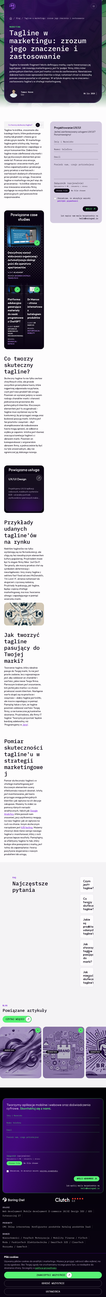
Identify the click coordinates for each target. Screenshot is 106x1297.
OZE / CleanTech (74, 1242)
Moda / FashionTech (14, 1242)
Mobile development (35, 1211)
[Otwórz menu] (94, 6)
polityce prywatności (45, 1268)
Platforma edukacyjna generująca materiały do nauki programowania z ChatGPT (17, 310)
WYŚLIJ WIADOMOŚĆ (85, 1178)
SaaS (88, 1226)
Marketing (14, 27)
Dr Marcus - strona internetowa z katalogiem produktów (34, 308)
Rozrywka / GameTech (15, 1246)
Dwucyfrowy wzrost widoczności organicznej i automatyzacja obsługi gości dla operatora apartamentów (22, 260)
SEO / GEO (86, 1211)
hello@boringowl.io (88, 218)
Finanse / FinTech (76, 1238)
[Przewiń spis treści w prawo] (38, 125)
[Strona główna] (10, 18)
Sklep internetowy (19, 1226)
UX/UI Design (71, 1211)
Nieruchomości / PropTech (18, 1238)
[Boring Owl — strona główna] (12, 6)
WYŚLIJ (89, 209)
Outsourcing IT (12, 1215)
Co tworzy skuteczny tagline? (20, 125)
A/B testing (27, 827)
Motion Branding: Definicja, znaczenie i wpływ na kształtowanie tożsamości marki (20, 1057)
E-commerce (55, 1211)
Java (25, 724)
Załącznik (69, 183)
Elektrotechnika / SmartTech (45, 1242)
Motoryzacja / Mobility (49, 1238)
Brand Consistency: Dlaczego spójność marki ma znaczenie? (62, 1058)
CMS (4, 1226)
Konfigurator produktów (46, 1226)
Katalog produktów (73, 1226)
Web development (12, 1211)
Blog (18, 18)
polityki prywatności (67, 201)
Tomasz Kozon (27, 92)
